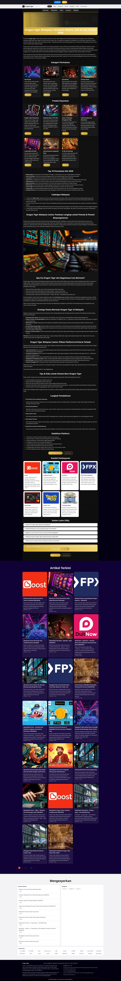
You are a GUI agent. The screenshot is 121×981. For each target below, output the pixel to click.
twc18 (31, 953)
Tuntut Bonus (68, 453)
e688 (56, 951)
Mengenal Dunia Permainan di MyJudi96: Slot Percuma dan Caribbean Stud (60, 729)
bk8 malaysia (98, 953)
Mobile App (76, 10)
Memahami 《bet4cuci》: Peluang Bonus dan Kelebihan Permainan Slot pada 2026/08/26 (85, 642)
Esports (61, 10)
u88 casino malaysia (48, 951)
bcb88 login (64, 953)
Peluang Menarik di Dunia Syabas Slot (86, 769)
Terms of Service (73, 963)
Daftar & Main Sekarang (55, 453)
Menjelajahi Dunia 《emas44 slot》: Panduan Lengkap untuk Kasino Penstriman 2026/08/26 (34, 729)
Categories (60, 6)
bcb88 (48, 953)
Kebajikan (72, 6)
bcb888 (56, 953)
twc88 (39, 953)
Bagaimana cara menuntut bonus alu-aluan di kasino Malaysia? (42, 532)
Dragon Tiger (45, 10)
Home (54, 6)
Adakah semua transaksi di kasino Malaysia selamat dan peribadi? (42, 540)
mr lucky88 (31, 951)
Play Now (28, 94)
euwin (39, 951)
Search (49, 6)
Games (66, 6)
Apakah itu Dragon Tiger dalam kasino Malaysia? (38, 524)
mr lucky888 (22, 951)
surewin (64, 951)
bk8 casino (81, 953)
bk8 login (90, 953)
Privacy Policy (60, 963)
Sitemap (55, 963)
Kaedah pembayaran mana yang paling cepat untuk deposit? (41, 528)
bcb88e (73, 953)
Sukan (77, 6)
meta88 (81, 951)
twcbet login (22, 953)
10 (31, 867)
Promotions (68, 10)
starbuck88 (98, 951)
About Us (67, 963)
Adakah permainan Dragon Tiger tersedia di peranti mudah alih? (42, 536)
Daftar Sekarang (55, 555)
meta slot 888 (90, 951)
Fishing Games (54, 10)
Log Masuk (57, 2)
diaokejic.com (49, 369)
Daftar (64, 2)
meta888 (73, 951)
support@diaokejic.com (71, 970)
